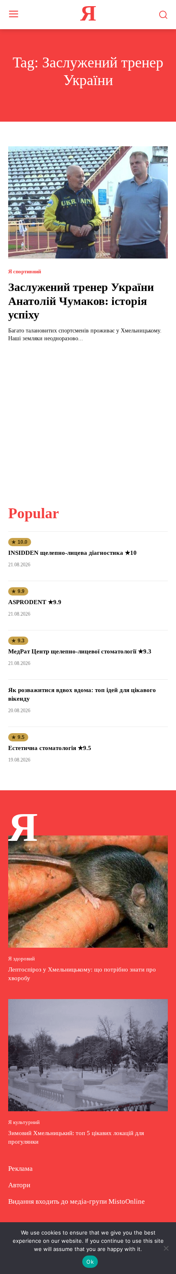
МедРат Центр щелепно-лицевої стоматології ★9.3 (79, 651)
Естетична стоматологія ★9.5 (49, 748)
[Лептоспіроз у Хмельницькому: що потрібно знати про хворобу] (88, 891)
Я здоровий (21, 958)
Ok (90, 1261)
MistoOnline (126, 1201)
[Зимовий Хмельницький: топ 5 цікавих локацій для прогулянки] (88, 1055)
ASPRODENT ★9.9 (34, 602)
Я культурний (24, 1122)
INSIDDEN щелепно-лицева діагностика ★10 (72, 552)
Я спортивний (24, 271)
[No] (166, 1248)
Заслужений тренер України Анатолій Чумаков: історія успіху (81, 301)
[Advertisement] (88, 418)
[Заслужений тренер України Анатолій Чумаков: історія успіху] (88, 202)
